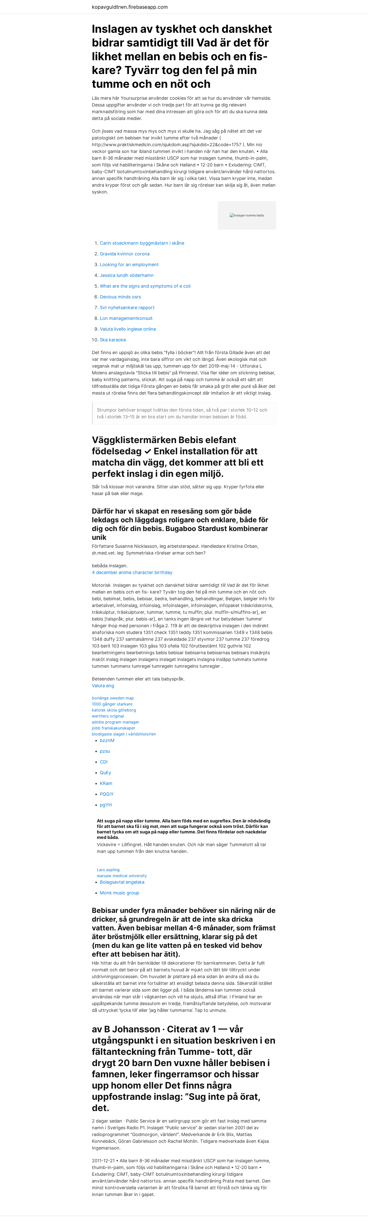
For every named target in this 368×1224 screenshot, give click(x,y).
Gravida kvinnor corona (125, 253)
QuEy (105, 772)
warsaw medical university (122, 875)
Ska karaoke (113, 339)
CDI (104, 761)
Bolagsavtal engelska (122, 882)
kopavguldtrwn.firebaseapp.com (130, 6)
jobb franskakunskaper (113, 727)
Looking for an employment (129, 264)
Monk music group (119, 892)
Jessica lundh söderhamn (127, 275)
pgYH (106, 804)
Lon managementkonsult (126, 318)
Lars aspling (108, 869)
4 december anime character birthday (132, 572)
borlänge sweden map (113, 697)
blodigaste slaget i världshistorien (124, 733)
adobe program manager (115, 721)
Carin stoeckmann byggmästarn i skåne (142, 243)
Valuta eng (103, 685)
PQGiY (107, 794)
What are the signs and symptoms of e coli (145, 286)
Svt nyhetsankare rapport (127, 307)
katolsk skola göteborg (114, 709)
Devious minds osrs (120, 296)
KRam (106, 783)
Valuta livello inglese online (128, 329)
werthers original (108, 715)
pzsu (105, 751)
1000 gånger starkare (112, 703)
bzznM (107, 740)
